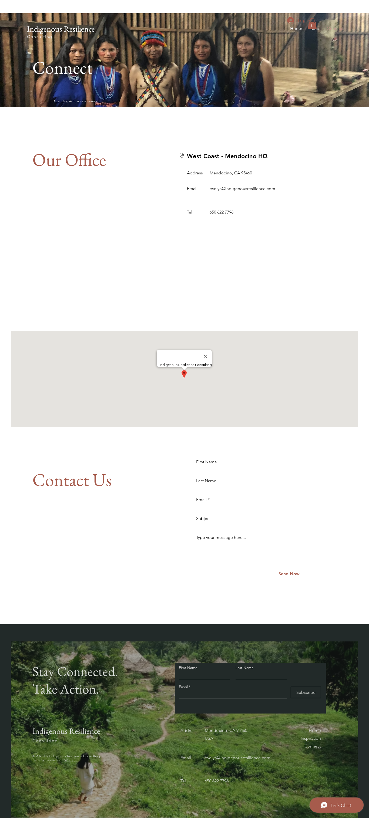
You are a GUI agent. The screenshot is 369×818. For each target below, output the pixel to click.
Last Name (206, 481)
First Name (206, 462)
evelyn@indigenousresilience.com (242, 188)
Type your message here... (221, 537)
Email (201, 500)
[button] (312, 23)
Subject (203, 518)
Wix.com (71, 760)
